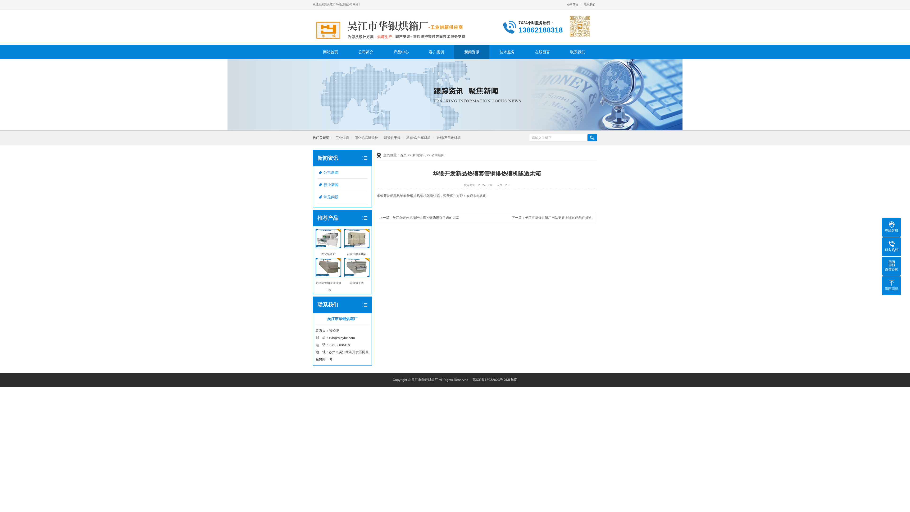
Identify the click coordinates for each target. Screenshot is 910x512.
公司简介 (572, 4)
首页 (403, 155)
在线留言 (542, 52)
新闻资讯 (471, 52)
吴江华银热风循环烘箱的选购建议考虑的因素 (426, 217)
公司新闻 (331, 172)
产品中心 (401, 52)
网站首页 (330, 52)
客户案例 (436, 52)
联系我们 (589, 4)
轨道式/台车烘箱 (418, 138)
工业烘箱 (342, 138)
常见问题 (331, 197)
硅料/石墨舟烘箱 (449, 138)
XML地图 (511, 380)
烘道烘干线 (392, 138)
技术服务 (507, 52)
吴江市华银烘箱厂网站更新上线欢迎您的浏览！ (560, 217)
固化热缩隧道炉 (366, 138)
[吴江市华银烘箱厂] (394, 30)
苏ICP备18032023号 (488, 380)
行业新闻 (331, 185)
